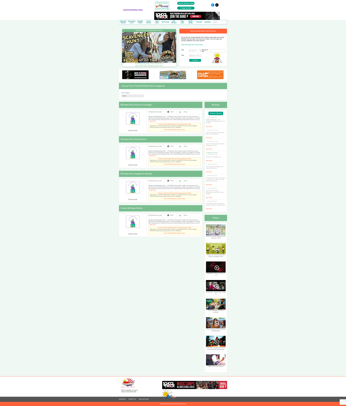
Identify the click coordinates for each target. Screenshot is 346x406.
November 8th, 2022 (212, 164)
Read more (152, 121)
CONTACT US (132, 399)
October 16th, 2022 (212, 188)
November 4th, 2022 (212, 175)
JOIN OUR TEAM (143, 399)
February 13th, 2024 (212, 117)
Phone (185, 112)
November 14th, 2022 (212, 154)
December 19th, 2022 (212, 130)
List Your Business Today (186, 3)
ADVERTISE (122, 399)
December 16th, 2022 (212, 141)
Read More (209, 126)
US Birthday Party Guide (155, 112)
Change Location (185, 8)
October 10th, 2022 (212, 201)
